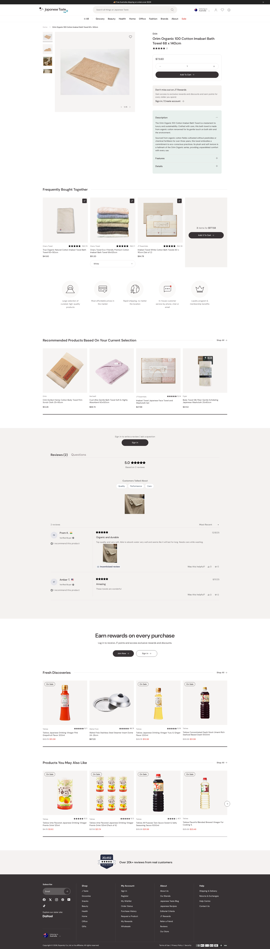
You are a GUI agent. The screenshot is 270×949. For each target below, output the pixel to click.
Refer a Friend (166, 921)
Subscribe (67, 891)
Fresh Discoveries (57, 672)
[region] (135, 504)
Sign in (135, 442)
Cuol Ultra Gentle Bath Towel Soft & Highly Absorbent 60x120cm (108, 401)
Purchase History (129, 911)
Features (160, 158)
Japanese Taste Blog (169, 901)
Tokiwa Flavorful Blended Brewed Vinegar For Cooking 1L (203, 823)
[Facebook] (44, 899)
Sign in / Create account (167, 101)
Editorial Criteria (167, 911)
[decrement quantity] (160, 66)
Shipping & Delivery (208, 891)
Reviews (163, 926)
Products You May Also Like (65, 762)
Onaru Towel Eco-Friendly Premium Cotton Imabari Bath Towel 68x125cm (109, 251)
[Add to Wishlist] (130, 37)
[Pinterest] (62, 899)
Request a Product (129, 916)
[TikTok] (44, 905)
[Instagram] (56, 899)
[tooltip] (108, 566)
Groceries (86, 896)
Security (188, 945)
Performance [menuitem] (136, 486)
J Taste (85, 891)
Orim (155, 33)
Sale (184, 18)
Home (132, 18)
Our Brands (165, 896)
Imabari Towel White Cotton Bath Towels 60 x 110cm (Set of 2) (158, 251)
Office (142, 18)
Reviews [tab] (59, 455)
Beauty (111, 18)
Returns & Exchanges (209, 896)
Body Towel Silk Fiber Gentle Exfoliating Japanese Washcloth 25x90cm (200, 401)
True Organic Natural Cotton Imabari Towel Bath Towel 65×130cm (64, 251)
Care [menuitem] (149, 486)
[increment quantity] (214, 66)
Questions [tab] (78, 455)
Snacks (85, 901)
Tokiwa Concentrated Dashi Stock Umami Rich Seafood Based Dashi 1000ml (204, 733)
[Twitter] (50, 899)
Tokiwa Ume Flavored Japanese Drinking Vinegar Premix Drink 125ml (65, 824)
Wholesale (125, 926)
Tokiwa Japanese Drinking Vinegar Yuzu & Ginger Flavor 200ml (158, 734)
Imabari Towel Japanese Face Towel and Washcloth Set (154, 401)
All (87, 18)
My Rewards (126, 921)
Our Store (164, 931)
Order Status (127, 906)
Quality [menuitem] (121, 486)
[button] (160, 48)
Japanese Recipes (168, 906)
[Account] (216, 10)
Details (159, 166)
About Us (164, 891)
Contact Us (204, 906)
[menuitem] (86, 19)
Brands (164, 18)
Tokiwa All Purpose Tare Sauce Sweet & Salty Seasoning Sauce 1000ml (156, 824)
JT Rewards (165, 916)
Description (161, 117)
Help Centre (204, 901)
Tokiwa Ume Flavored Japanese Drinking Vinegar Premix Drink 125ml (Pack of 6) (111, 824)
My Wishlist (126, 901)
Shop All (220, 340)
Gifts (84, 926)
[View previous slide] (121, 107)
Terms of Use (164, 945)
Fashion (153, 18)
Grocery (100, 18)
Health (122, 18)
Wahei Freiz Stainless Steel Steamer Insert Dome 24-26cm (111, 734)
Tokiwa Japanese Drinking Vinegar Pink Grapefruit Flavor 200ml (60, 734)
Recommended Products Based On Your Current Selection (89, 340)
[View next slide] (130, 107)
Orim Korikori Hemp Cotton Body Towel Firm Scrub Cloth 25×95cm (62, 401)
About (175, 18)
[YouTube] (69, 899)
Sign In (124, 891)
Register (124, 896)
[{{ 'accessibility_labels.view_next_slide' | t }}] (227, 804)
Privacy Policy (177, 945)
